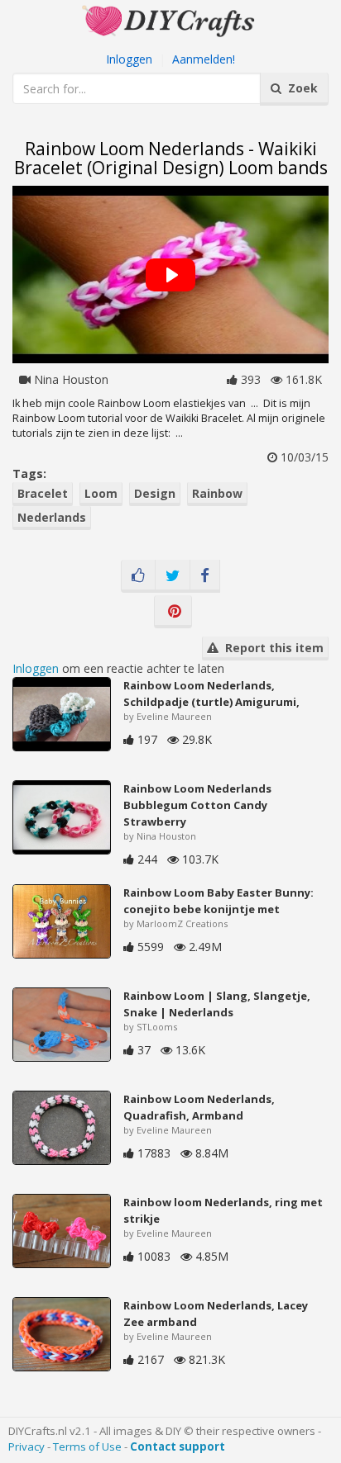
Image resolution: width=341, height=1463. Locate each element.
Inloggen (129, 59)
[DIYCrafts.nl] (170, 19)
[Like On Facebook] (138, 576)
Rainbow (217, 493)
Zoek (299, 88)
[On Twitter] (172, 576)
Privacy (26, 1446)
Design (154, 493)
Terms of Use (87, 1446)
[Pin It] (173, 611)
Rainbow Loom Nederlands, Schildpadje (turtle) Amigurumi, (211, 693)
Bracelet (42, 493)
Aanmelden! (203, 59)
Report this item (271, 648)
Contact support (177, 1446)
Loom (101, 493)
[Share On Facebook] (205, 576)
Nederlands (51, 517)
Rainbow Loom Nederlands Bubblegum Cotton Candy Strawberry (197, 805)
